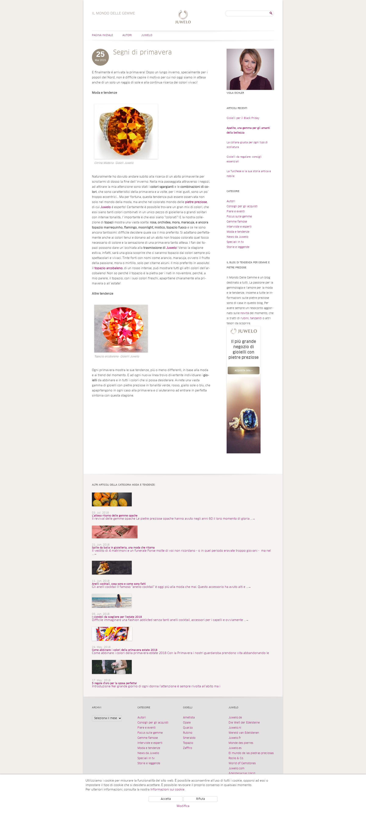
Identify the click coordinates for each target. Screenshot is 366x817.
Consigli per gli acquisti (242, 206)
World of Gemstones (242, 763)
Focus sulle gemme (239, 216)
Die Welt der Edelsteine (244, 722)
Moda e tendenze (238, 232)
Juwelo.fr (235, 738)
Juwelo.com (236, 768)
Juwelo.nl (235, 728)
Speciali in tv (235, 242)
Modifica (183, 806)
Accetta (166, 799)
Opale (187, 722)
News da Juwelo (237, 237)
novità (244, 313)
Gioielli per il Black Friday (243, 118)
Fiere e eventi (236, 211)
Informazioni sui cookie (167, 789)
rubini (245, 318)
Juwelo (146, 35)
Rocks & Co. (236, 758)
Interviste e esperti (239, 226)
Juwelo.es (235, 748)
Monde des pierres (241, 743)
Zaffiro (187, 748)
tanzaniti (256, 318)
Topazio (188, 743)
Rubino (187, 733)
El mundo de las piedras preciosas (251, 753)
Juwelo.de (235, 717)
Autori (127, 35)
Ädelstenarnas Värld (242, 773)
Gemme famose (237, 221)
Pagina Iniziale (102, 35)
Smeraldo (189, 738)
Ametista (189, 717)
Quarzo (188, 728)
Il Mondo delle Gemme (183, 17)
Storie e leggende (238, 247)
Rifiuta (200, 799)
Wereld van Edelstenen (244, 733)
